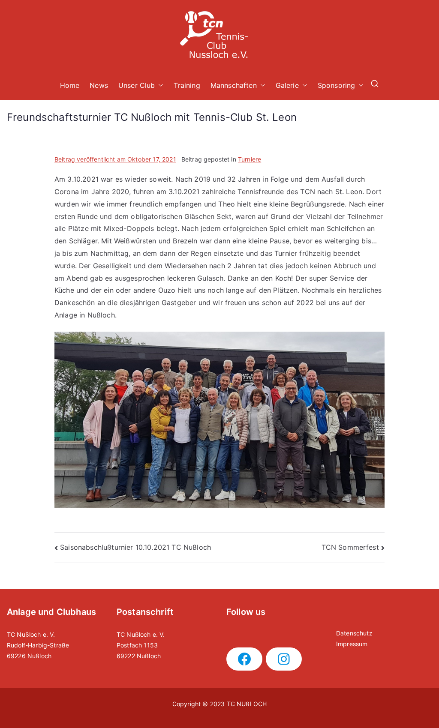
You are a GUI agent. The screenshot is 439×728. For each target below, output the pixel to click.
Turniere (249, 159)
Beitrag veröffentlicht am (115, 159)
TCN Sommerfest (350, 547)
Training (187, 85)
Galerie (287, 85)
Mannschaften (233, 85)
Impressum (351, 643)
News (99, 85)
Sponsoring (336, 85)
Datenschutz (354, 633)
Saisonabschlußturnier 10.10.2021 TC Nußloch (135, 547)
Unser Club (136, 85)
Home (70, 85)
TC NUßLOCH (247, 703)
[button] (159, 85)
